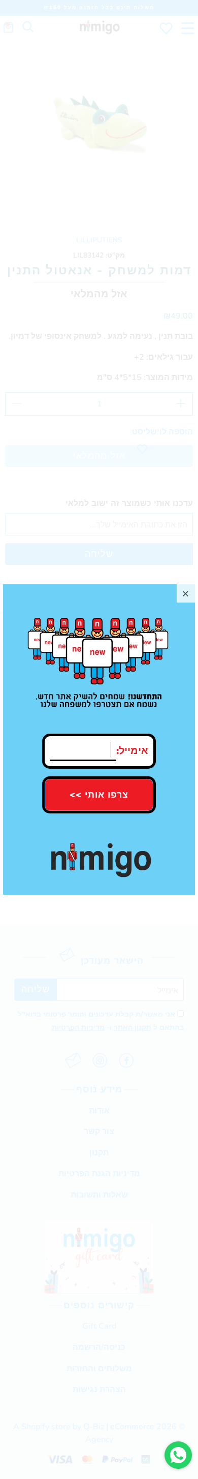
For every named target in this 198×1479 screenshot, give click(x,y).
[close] (186, 593)
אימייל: (132, 748)
